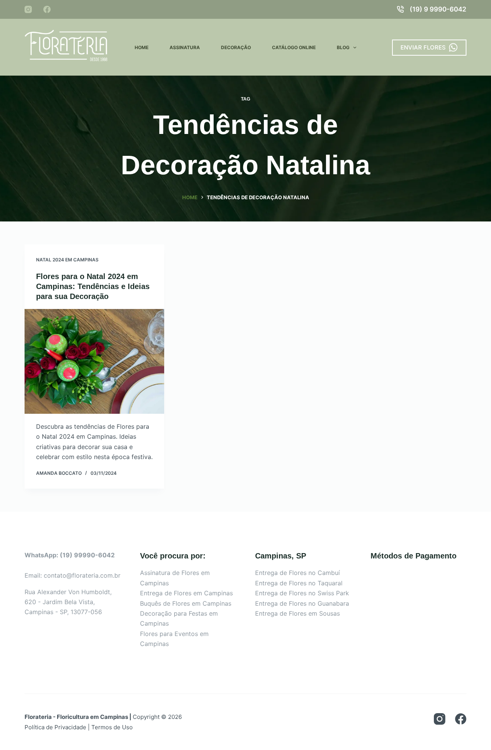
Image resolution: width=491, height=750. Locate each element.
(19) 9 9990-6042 (438, 9)
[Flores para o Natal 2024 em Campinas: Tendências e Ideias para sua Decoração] (94, 361)
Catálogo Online (294, 47)
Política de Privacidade (55, 727)
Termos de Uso (112, 727)
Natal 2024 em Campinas (67, 260)
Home (141, 47)
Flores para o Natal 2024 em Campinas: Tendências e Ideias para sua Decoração (93, 286)
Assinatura (185, 47)
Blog (343, 47)
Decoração (236, 47)
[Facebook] (47, 9)
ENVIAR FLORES (423, 47)
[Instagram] (28, 9)
